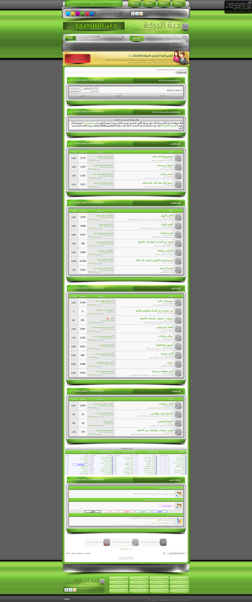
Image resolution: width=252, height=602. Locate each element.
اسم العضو (95, 88)
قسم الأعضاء (176, 391)
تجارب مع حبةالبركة (179, 578)
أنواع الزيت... (107, 474)
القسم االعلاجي (176, 203)
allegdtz (86, 457)
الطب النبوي (167, 215)
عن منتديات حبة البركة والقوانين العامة (154, 310)
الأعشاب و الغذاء (160, 586)
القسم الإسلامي (175, 144)
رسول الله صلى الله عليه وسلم (157, 182)
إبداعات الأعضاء (181, 591)
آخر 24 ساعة (156, 523)
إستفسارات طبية (139, 586)
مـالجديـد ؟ (164, 3)
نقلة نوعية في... (180, 464)
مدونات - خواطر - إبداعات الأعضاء (156, 318)
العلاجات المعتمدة (139, 578)
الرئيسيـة (179, 3)
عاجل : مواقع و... (150, 463)
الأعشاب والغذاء (165, 250)
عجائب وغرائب (165, 336)
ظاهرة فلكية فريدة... (149, 461)
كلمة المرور (94, 91)
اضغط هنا (243, 7)
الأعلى (67, 553)
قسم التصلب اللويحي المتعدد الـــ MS (154, 260)
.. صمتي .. (160, 524)
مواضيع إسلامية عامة (162, 156)
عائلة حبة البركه (106, 459)
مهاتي (148, 524)
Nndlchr (85, 470)
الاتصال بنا (87, 553)
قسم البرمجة (166, 268)
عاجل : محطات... (150, 464)
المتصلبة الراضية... (105, 470)
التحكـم (149, 3)
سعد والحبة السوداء (105, 463)
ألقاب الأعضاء (107, 461)
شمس (107, 423)
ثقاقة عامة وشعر (164, 327)
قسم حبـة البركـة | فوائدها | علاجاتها (155, 242)
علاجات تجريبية (120, 578)
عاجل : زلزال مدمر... (149, 470)
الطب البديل (167, 224)
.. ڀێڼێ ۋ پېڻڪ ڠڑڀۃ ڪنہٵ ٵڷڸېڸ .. (124, 524)
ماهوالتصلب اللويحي (159, 578)
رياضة (170, 362)
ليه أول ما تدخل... (180, 461)
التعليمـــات (118, 96)
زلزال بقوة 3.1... (150, 474)
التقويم (83, 96)
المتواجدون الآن (177, 488)
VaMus (86, 461)
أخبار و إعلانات (166, 404)
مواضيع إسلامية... (128, 468)
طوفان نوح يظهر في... (148, 468)
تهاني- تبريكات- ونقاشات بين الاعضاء (155, 430)
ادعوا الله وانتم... (180, 457)
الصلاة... (182, 468)
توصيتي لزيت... (106, 464)
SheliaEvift (85, 468)
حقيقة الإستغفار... (179, 466)
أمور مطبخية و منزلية (162, 371)
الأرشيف (73, 553)
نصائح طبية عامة (129, 470)
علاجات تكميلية (181, 582)
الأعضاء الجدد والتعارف (162, 413)
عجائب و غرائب (140, 591)
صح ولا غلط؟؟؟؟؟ (105, 472)
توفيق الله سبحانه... (105, 457)
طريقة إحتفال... (180, 459)
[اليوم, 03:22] (166, 505)
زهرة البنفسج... (106, 466)
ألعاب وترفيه (167, 353)
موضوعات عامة (165, 301)
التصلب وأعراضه (140, 582)
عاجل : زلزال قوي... (179, 470)
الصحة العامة (166, 233)
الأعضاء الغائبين (165, 421)
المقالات (164, 523)
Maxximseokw (84, 473)
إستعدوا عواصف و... (149, 466)
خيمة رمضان (167, 174)
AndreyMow (84, 472)
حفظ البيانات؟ (74, 88)
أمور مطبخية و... (129, 473)
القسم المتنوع (176, 288)
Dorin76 (85, 462)
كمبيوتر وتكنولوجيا (164, 345)
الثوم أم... (182, 474)
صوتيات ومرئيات (165, 165)
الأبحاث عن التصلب (159, 582)
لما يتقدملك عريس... (179, 463)
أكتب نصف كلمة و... (105, 468)
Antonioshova (84, 466)
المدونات (162, 96)
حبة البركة (80, 553)
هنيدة (108, 311)
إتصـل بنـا (135, 3)
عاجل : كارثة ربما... (179, 472)
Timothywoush (83, 459)
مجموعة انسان (104, 158)
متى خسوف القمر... (149, 472)
